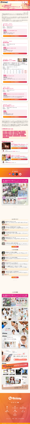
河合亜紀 (14, 151)
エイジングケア (12, 143)
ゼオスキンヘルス (23, 135)
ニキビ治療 (8, 131)
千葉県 (9, 9)
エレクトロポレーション (21, 134)
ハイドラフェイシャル (6, 137)
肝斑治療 (12, 131)
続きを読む (19, 148)
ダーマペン (4, 135)
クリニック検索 (5, 9)
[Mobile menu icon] (29, 2)
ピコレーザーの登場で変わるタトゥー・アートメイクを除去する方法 (24, 0)
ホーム (2, 9)
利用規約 (13, 418)
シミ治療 (20, 131)
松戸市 (11, 9)
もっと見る (15, 246)
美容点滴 (11, 134)
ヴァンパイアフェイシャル (16, 135)
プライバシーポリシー (8, 418)
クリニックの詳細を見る (15, 35)
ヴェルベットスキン (9, 135)
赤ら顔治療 (23, 131)
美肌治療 (4, 131)
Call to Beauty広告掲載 (21, 418)
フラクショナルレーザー (6, 134)
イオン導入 (15, 134)
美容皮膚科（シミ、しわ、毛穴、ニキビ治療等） (15, 155)
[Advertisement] (15, 212)
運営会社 (16, 418)
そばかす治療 (16, 131)
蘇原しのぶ (9, 162)
